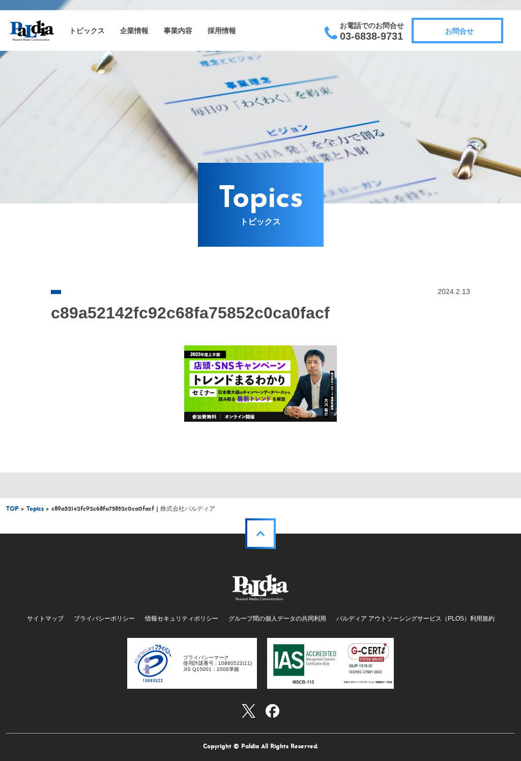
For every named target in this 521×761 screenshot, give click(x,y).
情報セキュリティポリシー (181, 618)
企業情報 (134, 30)
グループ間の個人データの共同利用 (277, 618)
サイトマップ (45, 618)
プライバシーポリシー (104, 618)
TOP (12, 509)
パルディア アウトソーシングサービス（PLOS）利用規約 (415, 618)
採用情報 (222, 30)
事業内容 (178, 30)
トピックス (87, 30)
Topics (35, 509)
